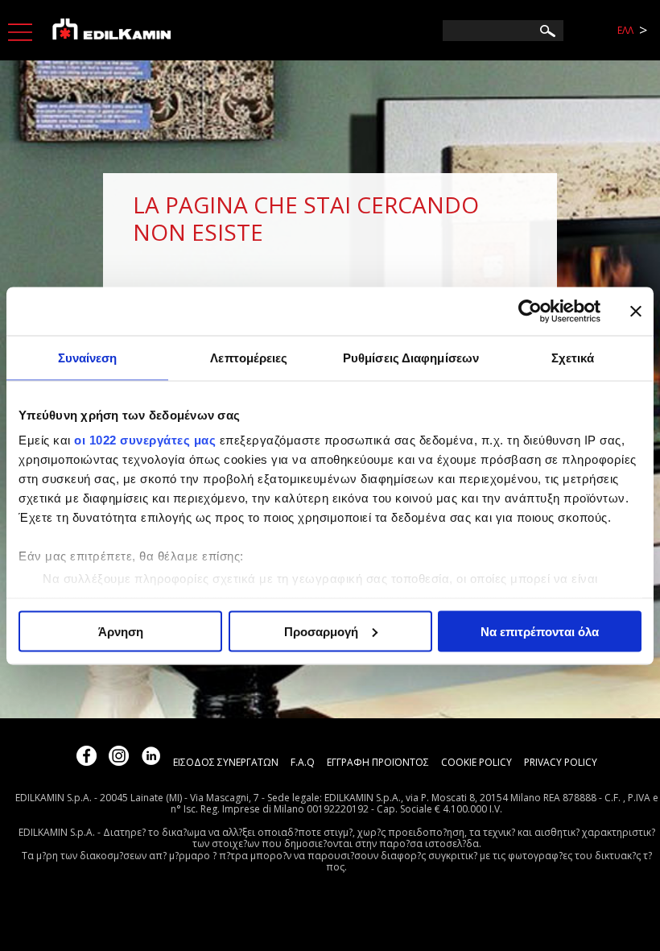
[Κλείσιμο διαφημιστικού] (635, 310)
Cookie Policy (476, 762)
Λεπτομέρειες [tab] (248, 357)
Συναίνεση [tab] (88, 357)
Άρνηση (120, 631)
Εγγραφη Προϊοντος (378, 762)
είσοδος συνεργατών (225, 762)
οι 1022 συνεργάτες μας (145, 440)
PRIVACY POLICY (560, 762)
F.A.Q (303, 762)
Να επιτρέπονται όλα (540, 631)
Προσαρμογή (321, 631)
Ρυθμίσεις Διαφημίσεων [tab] (411, 357)
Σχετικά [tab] (573, 357)
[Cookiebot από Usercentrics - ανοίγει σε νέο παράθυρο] (530, 311)
